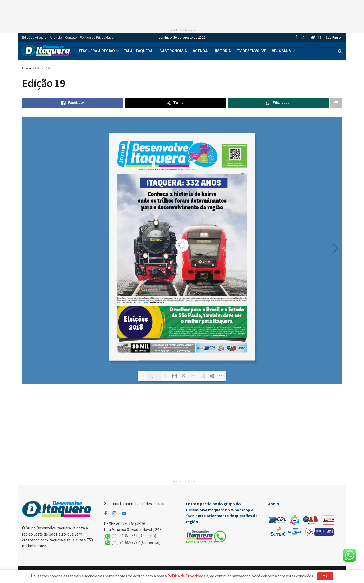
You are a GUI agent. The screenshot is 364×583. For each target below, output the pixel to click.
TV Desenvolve (251, 51)
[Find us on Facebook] (296, 37)
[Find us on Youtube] (124, 514)
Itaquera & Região (97, 51)
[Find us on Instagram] (302, 37)
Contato (71, 37)
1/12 (154, 376)
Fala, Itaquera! (138, 51)
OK (325, 576)
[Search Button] (340, 51)
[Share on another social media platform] (336, 103)
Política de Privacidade (97, 37)
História (222, 51)
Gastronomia (173, 51)
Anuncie (56, 37)
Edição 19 (42, 68)
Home (26, 68)
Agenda (200, 51)
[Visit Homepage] (46, 51)
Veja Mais (281, 51)
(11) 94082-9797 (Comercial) (136, 542)
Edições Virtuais (34, 37)
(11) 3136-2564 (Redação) (134, 536)
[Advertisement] (182, 12)
